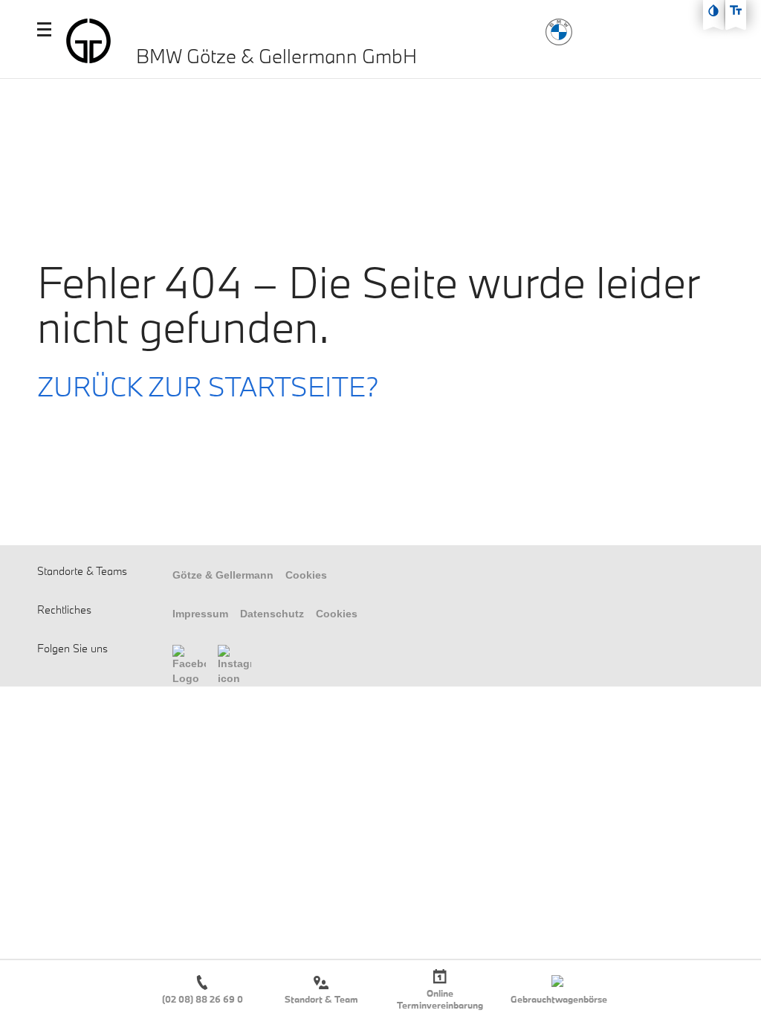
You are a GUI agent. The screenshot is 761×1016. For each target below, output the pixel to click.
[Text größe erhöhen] (735, 10)
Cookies (306, 575)
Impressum (200, 614)
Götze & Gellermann (222, 575)
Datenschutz (272, 614)
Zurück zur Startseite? (208, 386)
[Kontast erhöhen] (713, 10)
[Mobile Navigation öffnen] (44, 29)
